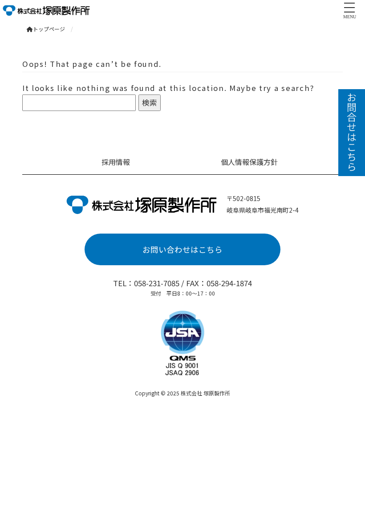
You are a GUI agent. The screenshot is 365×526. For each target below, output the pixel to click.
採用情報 (115, 161)
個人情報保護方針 (249, 161)
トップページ (49, 29)
